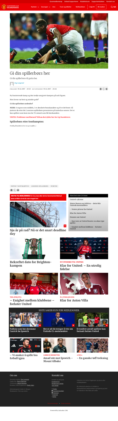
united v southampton (20, 186)
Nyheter (34, 7)
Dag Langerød (25, 379)
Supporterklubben (98, 1)
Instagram (56, 393)
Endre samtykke (66, 403)
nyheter (54, 186)
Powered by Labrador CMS (59, 410)
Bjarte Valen (30, 385)
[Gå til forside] (10, 7)
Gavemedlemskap (56, 1)
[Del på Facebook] (100, 89)
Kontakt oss (110, 1)
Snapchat (55, 395)
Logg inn (92, 7)
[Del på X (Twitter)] (103, 89)
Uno (53, 7)
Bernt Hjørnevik (21, 381)
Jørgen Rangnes (22, 383)
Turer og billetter (65, 7)
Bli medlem (101, 7)
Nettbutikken (80, 7)
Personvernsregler (53, 403)
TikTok (54, 396)
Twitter (55, 389)
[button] (13, 321)
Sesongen (44, 7)
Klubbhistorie (85, 1)
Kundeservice (56, 381)
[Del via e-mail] (106, 89)
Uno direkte (55, 385)
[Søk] (112, 7)
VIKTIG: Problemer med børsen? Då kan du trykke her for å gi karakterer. (40, 117)
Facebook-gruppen (58, 391)
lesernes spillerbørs (39, 186)
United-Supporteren (71, 1)
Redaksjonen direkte (57, 383)
